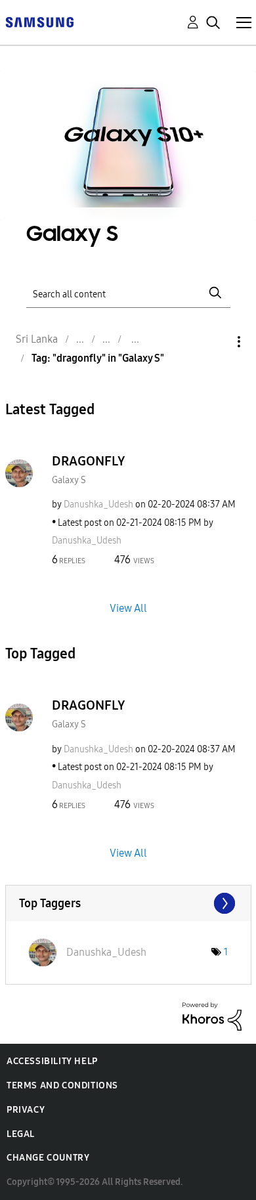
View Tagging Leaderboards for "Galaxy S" (128, 903)
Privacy (26, 1109)
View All (128, 608)
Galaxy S (69, 480)
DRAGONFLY (88, 461)
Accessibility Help (52, 1061)
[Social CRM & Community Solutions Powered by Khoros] (212, 1016)
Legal (21, 1134)
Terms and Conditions (62, 1085)
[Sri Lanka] (39, 21)
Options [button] (216, 342)
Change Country (48, 1157)
